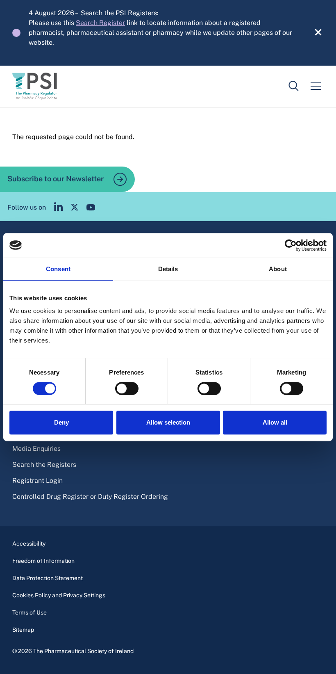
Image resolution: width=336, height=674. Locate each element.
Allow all (275, 422)
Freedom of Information (43, 560)
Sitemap (23, 629)
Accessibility (28, 543)
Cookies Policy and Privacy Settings (58, 595)
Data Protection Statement (47, 578)
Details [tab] (168, 268)
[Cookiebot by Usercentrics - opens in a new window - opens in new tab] (291, 245)
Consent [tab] (58, 268)
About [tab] (278, 268)
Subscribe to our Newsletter (56, 178)
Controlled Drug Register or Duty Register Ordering (90, 496)
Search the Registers (44, 464)
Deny (61, 422)
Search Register (100, 23)
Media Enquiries (36, 448)
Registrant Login (37, 480)
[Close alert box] (314, 32)
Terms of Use (29, 612)
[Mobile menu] (315, 86)
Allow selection (168, 422)
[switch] (126, 388)
